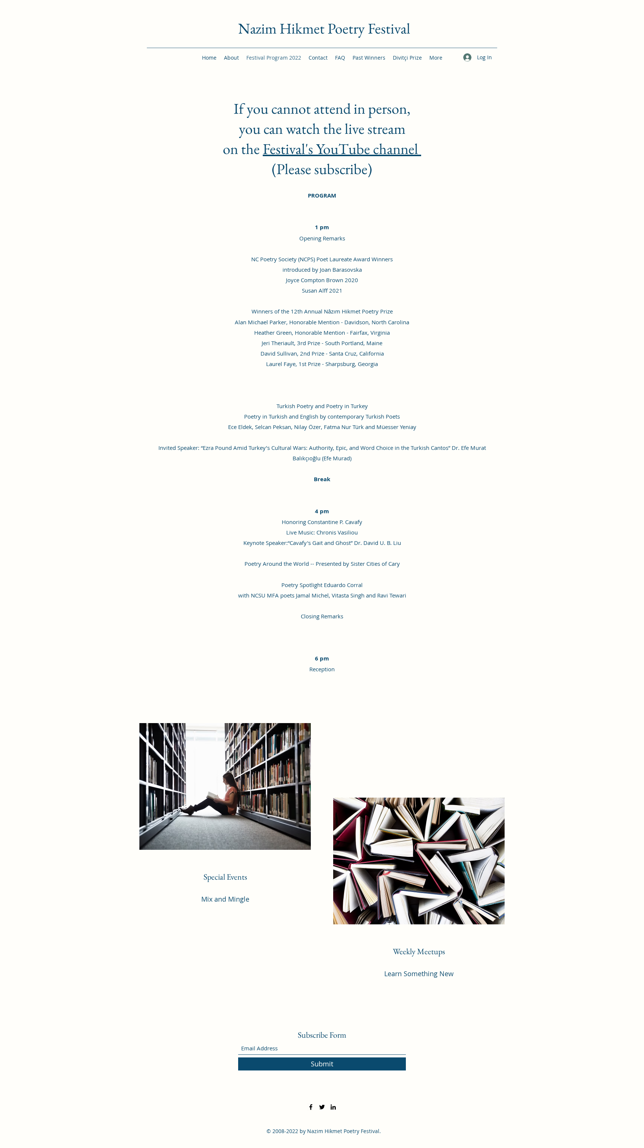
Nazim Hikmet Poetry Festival (324, 28)
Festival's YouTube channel (342, 148)
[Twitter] (322, 1107)
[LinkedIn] (333, 1107)
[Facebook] (311, 1107)
